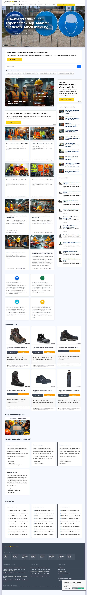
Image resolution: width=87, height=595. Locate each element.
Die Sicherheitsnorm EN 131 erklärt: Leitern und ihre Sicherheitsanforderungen (71, 132)
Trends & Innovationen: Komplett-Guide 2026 (17, 143)
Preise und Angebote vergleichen (15, 465)
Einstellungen (67, 588)
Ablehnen (74, 588)
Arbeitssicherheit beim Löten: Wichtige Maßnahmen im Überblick (72, 112)
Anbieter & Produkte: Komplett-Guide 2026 (16, 179)
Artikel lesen (37, 103)
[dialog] (74, 585)
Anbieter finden (11, 461)
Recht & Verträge (12, 472)
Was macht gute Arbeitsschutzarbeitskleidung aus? (14, 567)
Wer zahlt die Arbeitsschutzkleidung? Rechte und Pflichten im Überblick (72, 125)
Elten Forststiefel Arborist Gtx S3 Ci (71, 209)
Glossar (61, 575)
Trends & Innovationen (23, 160)
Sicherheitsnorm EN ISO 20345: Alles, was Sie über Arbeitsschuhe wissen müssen (72, 165)
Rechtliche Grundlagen (48, 160)
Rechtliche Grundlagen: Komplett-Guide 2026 (42, 143)
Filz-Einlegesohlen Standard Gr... (30, 73)
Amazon (23, 352)
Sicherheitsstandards (48, 196)
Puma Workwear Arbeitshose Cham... (14, 76)
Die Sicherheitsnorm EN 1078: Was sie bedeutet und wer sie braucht (72, 171)
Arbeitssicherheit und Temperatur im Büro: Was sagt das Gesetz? (72, 145)
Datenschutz (62, 569)
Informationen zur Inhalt (64, 573)
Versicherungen (11, 492)
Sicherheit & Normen (48, 232)
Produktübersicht (11, 463)
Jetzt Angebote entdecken (14, 59)
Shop (12, 352)
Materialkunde (63, 463)
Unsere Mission (62, 571)
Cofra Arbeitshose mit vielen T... (13, 73)
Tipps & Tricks (37, 461)
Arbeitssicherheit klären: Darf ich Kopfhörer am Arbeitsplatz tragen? (72, 151)
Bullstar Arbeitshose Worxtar (70, 251)
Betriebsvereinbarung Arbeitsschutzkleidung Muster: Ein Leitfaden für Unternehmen (72, 118)
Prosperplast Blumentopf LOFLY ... (65, 73)
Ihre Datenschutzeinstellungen (65, 578)
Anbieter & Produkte (22, 196)
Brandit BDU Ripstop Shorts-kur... (48, 73)
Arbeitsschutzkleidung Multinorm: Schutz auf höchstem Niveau (15, 577)
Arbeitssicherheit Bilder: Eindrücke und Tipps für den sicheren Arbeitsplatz (14, 573)
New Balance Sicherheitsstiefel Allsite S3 (69, 347)
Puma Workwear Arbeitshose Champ (72, 234)
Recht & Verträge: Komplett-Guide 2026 (39, 567)
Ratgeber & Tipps (22, 268)
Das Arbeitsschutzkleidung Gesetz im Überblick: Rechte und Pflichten (71, 158)
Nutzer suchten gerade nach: (12, 70)
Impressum (61, 567)
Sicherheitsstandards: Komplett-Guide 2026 (42, 179)
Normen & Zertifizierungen (12, 232)
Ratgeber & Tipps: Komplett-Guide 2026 (15, 252)
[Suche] (38, 2)
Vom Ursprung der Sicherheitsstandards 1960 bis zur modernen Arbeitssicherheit (14, 570)
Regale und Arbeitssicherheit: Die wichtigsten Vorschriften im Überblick (72, 138)
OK (81, 588)
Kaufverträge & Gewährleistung (14, 490)
